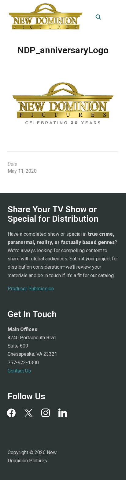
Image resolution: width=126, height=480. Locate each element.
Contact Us (19, 371)
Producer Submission (31, 288)
